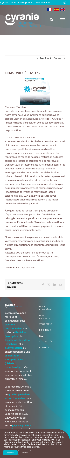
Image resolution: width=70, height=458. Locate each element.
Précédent (45, 58)
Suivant (58, 58)
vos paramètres (30, 447)
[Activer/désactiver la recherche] (51, 19)
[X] (49, 285)
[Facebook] (43, 285)
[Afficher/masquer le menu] (63, 19)
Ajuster (24, 452)
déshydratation (14, 347)
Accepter (10, 452)
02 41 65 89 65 (42, 2)
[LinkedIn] (55, 285)
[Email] (60, 285)
